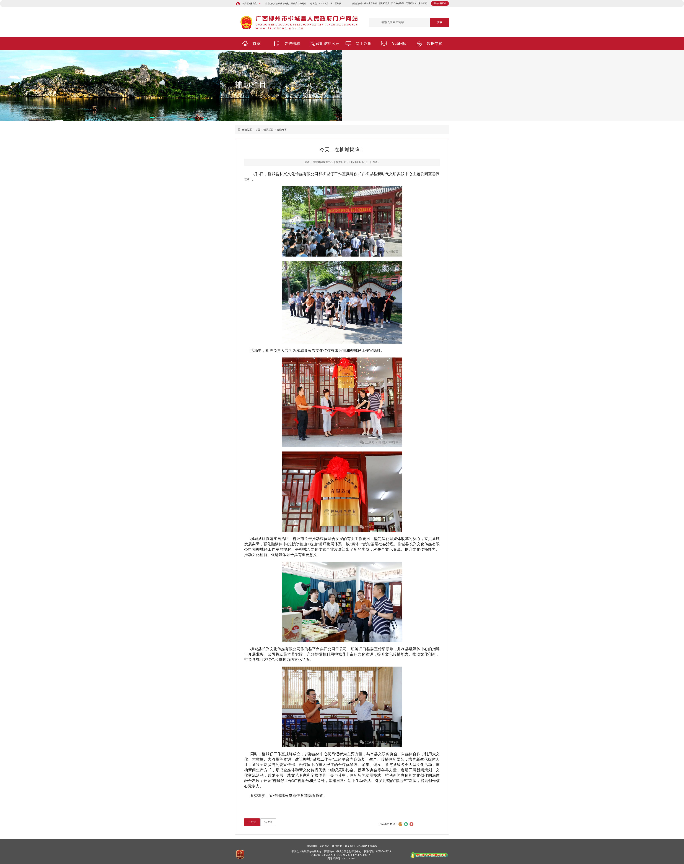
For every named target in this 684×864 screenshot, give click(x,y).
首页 (256, 43)
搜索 (439, 22)
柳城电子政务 (370, 3)
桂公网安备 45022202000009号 (354, 855)
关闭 (270, 822)
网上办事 (363, 43)
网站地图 (312, 846)
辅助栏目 (251, 84)
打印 (253, 822)
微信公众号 (357, 3)
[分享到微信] (406, 824)
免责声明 (324, 846)
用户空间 (422, 3)
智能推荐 (282, 129)
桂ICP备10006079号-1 (323, 855)
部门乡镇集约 (397, 3)
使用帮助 (337, 846)
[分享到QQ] (411, 824)
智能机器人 (384, 3)
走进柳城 (292, 43)
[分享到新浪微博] (400, 824)
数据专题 (434, 43)
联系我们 (350, 846)
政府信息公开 (328, 43)
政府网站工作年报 (367, 846)
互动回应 (399, 43)
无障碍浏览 (411, 3)
